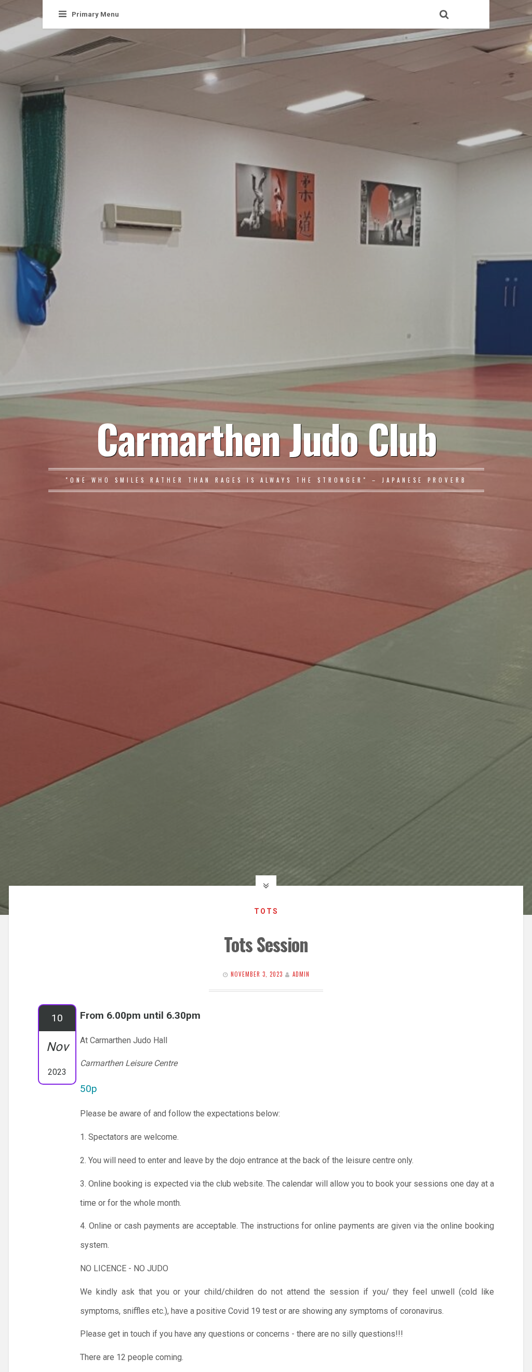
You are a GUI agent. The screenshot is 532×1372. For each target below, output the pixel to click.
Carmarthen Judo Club (266, 438)
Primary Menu (95, 14)
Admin (301, 974)
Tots (266, 911)
